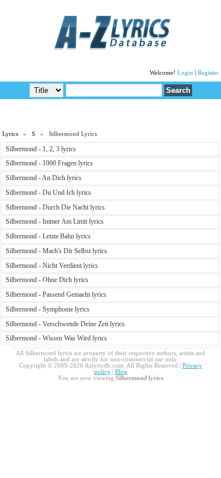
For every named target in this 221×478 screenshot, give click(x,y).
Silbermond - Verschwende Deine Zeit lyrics (65, 324)
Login (185, 73)
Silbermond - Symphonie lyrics (48, 309)
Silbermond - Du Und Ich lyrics (48, 193)
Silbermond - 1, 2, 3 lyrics (41, 149)
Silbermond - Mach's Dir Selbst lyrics (56, 251)
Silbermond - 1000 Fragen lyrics (49, 163)
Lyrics (10, 134)
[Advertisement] (110, 114)
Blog (121, 372)
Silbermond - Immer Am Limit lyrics (55, 221)
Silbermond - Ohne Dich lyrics (47, 280)
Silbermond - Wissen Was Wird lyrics (56, 338)
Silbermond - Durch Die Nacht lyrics (55, 207)
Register (208, 73)
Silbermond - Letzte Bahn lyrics (48, 236)
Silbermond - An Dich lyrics (44, 178)
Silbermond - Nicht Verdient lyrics (52, 266)
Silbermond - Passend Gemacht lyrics (56, 294)
